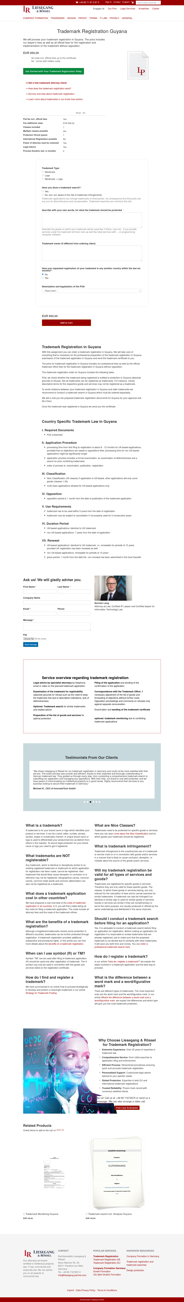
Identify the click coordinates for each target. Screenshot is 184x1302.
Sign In (108, 2)
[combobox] (148, 3)
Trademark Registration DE (106, 1259)
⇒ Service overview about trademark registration (50, 93)
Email (27, 608)
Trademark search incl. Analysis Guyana (110, 1213)
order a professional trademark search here (121, 945)
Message (28, 620)
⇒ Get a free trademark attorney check (46, 82)
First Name (29, 586)
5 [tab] (96, 802)
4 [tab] (93, 802)
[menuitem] (35, 18)
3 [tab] (90, 802)
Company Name (31, 597)
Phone (61, 608)
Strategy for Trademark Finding (41, 992)
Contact (117, 2)
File (25, 634)
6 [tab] (99, 802)
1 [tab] (84, 802)
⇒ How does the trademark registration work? (48, 88)
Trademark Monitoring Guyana (42, 1213)
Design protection (135, 1270)
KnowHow (144, 8)
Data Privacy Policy (85, 1290)
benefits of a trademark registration (66, 943)
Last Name (64, 586)
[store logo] (38, 9)
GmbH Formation (102, 1271)
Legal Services (127, 8)
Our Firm (112, 8)
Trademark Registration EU (106, 1262)
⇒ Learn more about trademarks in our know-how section (54, 99)
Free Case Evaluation (127, 1107)
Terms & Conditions (107, 1290)
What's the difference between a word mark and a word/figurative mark (123, 999)
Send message (31, 644)
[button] (126, 2)
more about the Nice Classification (131, 833)
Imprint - (71, 1290)
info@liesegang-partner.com (72, 1275)
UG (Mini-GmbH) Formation (107, 1274)
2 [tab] (87, 802)
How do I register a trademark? (123, 961)
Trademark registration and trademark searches (140, 1263)
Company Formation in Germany (143, 1256)
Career (155, 8)
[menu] (92, 18)
